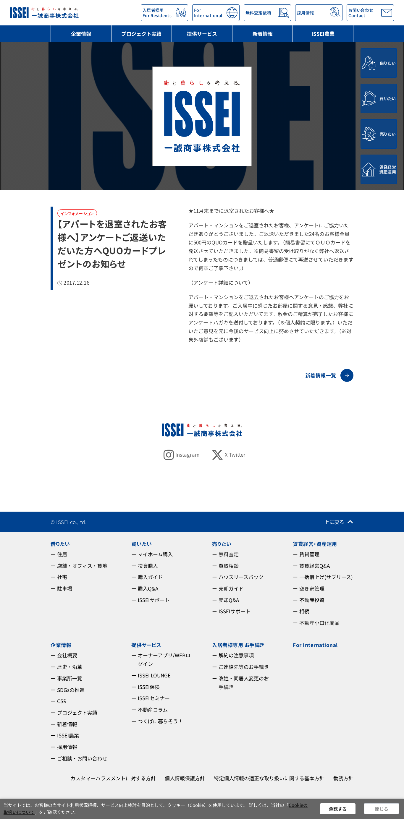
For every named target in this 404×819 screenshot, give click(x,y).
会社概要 (67, 655)
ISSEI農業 (322, 33)
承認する (338, 809)
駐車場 (64, 588)
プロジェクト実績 (141, 33)
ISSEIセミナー (154, 698)
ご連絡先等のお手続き (244, 666)
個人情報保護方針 (185, 778)
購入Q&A (148, 588)
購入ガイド (150, 576)
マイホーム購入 (155, 554)
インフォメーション (77, 213)
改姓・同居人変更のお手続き (244, 682)
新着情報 (263, 33)
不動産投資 (311, 600)
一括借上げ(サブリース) (326, 576)
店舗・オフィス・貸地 (82, 565)
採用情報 (67, 746)
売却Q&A (229, 600)
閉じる (381, 809)
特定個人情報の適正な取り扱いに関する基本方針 (269, 778)
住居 (62, 554)
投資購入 (148, 565)
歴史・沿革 (69, 666)
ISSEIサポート (154, 600)
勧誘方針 (343, 778)
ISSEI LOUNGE (154, 675)
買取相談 (229, 565)
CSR (62, 701)
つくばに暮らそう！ (160, 721)
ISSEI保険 (149, 686)
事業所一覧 (69, 678)
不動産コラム (153, 709)
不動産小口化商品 (319, 622)
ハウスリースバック (241, 576)
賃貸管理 (309, 554)
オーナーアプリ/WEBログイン (164, 659)
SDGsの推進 (71, 689)
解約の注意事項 (236, 655)
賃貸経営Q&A (314, 565)
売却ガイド (231, 588)
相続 (304, 611)
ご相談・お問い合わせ (82, 758)
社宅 (62, 576)
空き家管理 (311, 588)
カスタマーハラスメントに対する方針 (113, 778)
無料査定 (229, 554)
